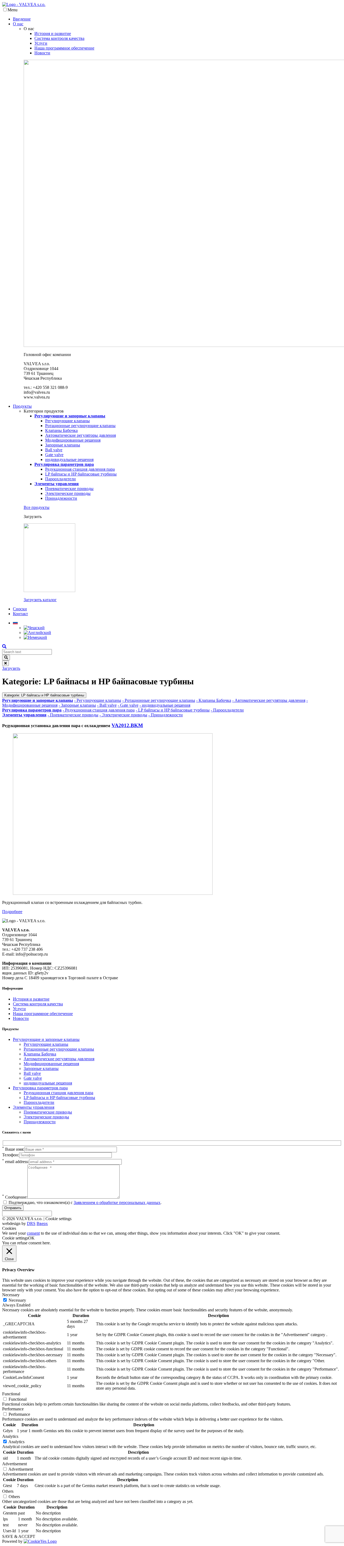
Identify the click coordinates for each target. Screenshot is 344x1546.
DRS (31, 1223)
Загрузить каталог (40, 599)
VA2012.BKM (127, 725)
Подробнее (12, 911)
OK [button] (31, 1238)
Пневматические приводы (69, 488)
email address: (15, 1161)
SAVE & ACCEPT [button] (18, 1536)
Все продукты (36, 507)
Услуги (40, 43)
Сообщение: (14, 1197)
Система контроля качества (59, 38)
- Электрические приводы (123, 715)
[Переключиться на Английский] (37, 632)
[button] (15, 623)
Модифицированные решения (73, 440)
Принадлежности (61, 498)
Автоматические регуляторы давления (80, 435)
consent (33, 1233)
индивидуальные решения (69, 459)
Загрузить (11, 668)
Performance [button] (13, 1409)
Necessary (17, 1300)
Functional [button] (11, 1394)
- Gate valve (128, 705)
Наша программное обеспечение (64, 48)
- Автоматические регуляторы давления (268, 700)
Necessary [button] (11, 1295)
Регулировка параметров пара (40, 1088)
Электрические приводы (68, 493)
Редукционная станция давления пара (80, 469)
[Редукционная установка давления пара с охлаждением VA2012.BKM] (113, 893)
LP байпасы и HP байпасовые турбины (81, 474)
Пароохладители (60, 479)
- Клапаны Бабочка (213, 700)
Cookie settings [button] (58, 1218)
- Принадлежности (165, 715)
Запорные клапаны (62, 445)
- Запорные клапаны (77, 705)
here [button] (46, 1243)
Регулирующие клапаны (67, 420)
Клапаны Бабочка (61, 430)
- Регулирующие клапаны (97, 700)
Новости (42, 53)
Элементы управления (33, 1107)
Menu (12, 10)
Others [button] (7, 1491)
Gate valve (54, 454)
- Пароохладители (227, 710)
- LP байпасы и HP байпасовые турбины (173, 710)
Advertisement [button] (14, 1464)
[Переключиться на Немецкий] (35, 637)
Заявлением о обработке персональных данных (117, 1202)
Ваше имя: (13, 1149)
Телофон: (10, 1155)
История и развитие (52, 33)
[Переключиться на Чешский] (34, 627)
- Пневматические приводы (73, 715)
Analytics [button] (10, 1436)
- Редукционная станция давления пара (99, 710)
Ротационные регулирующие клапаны (80, 425)
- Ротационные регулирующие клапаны (158, 700)
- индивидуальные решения (164, 705)
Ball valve (53, 450)
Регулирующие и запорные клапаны (46, 1039)
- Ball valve (107, 705)
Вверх (42, 1223)
